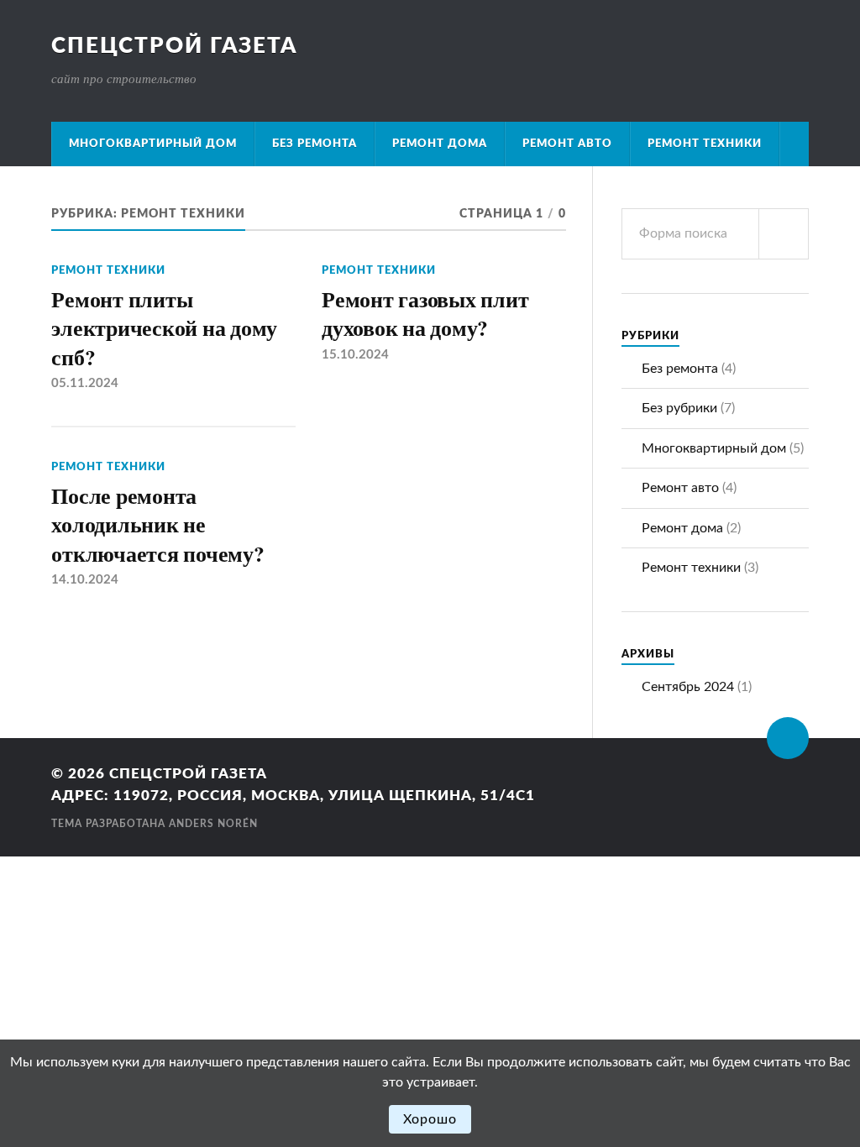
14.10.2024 (84, 580)
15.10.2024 (355, 354)
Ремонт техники (705, 144)
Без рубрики (679, 408)
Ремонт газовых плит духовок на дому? (425, 314)
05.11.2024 (84, 383)
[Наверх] (788, 738)
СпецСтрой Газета (174, 46)
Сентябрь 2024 (688, 687)
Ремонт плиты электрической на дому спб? (164, 328)
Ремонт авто (567, 144)
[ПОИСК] (783, 233)
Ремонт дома (439, 144)
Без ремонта (314, 144)
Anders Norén (213, 824)
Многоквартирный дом (153, 144)
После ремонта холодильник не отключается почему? (157, 524)
